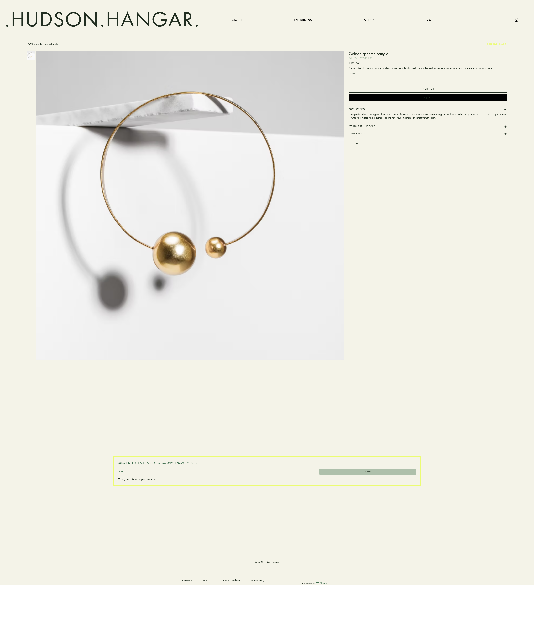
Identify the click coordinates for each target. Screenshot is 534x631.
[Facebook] (353, 143)
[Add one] (362, 79)
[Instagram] (516, 19)
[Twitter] (360, 143)
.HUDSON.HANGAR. (102, 19)
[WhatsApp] (350, 143)
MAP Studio (321, 582)
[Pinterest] (356, 143)
